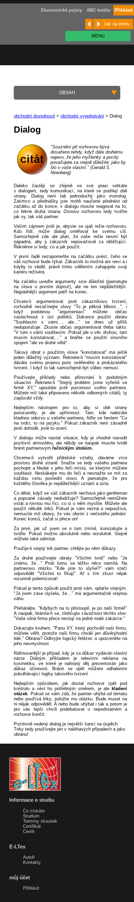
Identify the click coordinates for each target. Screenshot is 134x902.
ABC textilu (98, 10)
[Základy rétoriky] (89, 24)
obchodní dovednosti (34, 116)
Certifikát (32, 826)
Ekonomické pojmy (61, 10)
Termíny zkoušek (40, 821)
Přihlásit (31, 888)
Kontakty (32, 862)
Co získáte (34, 810)
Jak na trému (117, 23)
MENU (97, 35)
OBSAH (67, 92)
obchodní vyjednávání (82, 116)
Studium (31, 816)
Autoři (29, 857)
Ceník (29, 831)
